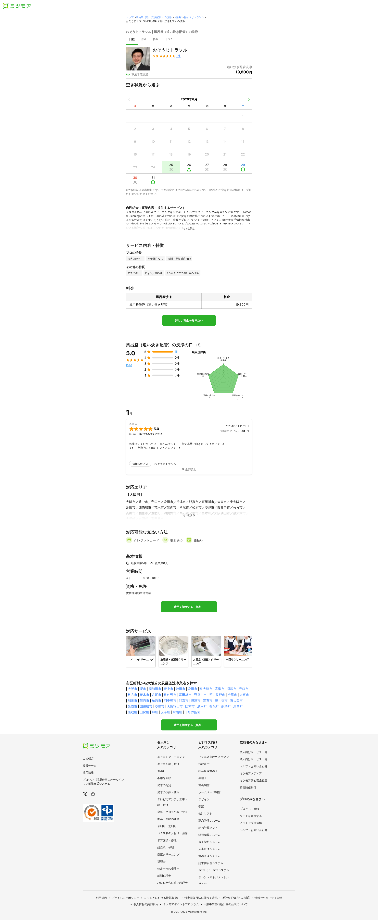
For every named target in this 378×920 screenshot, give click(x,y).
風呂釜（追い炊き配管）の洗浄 (154, 17)
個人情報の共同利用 (145, 904)
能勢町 (226, 706)
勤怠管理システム (209, 820)
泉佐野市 (170, 695)
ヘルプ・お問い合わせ (253, 766)
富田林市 (185, 695)
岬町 (155, 712)
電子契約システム (209, 841)
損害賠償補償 (248, 787)
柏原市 (156, 700)
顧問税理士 (164, 875)
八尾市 (156, 695)
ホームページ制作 (209, 792)
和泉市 (132, 700)
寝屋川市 (200, 695)
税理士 (161, 861)
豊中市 (168, 689)
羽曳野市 (170, 700)
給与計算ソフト (208, 827)
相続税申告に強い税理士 (172, 882)
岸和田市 (155, 689)
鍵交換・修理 (165, 847)
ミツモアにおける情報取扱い (162, 897)
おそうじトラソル (194, 17)
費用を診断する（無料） (189, 606)
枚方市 (132, 695)
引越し (161, 771)
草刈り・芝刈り (167, 826)
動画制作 (203, 785)
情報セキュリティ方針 (268, 897)
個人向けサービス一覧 (253, 752)
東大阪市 (236, 700)
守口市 (243, 689)
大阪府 (178, 17)
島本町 (202, 706)
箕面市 (144, 700)
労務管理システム (209, 856)
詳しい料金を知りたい (189, 320)
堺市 (143, 689)
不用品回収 (164, 778)
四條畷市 (146, 706)
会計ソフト (205, 813)
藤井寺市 (221, 700)
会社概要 (88, 758)
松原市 (232, 695)
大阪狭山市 (175, 706)
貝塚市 (231, 689)
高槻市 (219, 689)
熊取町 (132, 712)
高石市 (207, 700)
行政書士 (203, 763)
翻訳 (201, 806)
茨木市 (144, 695)
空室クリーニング (168, 854)
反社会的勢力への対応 (236, 897)
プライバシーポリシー (125, 897)
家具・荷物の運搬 (168, 819)
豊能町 (214, 706)
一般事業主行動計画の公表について (226, 904)
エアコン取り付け (168, 763)
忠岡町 (238, 706)
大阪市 (132, 689)
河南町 (177, 712)
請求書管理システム (210, 863)
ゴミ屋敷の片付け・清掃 (172, 833)
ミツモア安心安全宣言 (253, 780)
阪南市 (190, 706)
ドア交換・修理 (167, 840)
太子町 (165, 712)
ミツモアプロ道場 (251, 823)
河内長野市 (217, 695)
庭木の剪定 (164, 785)
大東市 (244, 695)
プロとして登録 (249, 808)
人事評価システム (209, 849)
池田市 (180, 689)
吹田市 (192, 689)
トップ (130, 17)
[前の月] (129, 99)
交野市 (159, 706)
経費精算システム (209, 834)
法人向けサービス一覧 (253, 759)
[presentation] (132, 39)
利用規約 (101, 897)
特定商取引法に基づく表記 (201, 897)
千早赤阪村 (192, 712)
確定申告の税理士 (168, 868)
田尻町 (144, 712)
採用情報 (88, 772)
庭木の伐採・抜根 (168, 792)
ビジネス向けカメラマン (213, 756)
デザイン (203, 799)
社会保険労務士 (208, 771)
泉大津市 (206, 689)
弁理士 (202, 778)
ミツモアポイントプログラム (181, 904)
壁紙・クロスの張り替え (172, 812)
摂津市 (195, 700)
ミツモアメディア (251, 773)
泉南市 (132, 706)
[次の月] (249, 99)
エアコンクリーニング (171, 756)
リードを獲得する (251, 815)
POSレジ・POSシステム (213, 870)
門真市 (183, 700)
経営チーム (89, 765)
